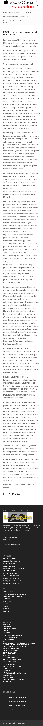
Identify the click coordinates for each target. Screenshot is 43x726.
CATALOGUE (7, 601)
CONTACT (6, 611)
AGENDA (6, 609)
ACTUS (5, 606)
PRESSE (5, 604)
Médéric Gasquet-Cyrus (17, 706)
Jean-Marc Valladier (15, 710)
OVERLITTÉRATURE (9, 591)
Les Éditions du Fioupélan (17, 697)
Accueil (14, 19)
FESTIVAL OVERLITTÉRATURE (13, 596)
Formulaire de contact (12, 545)
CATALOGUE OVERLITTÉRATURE (15, 594)
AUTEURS (6, 599)
